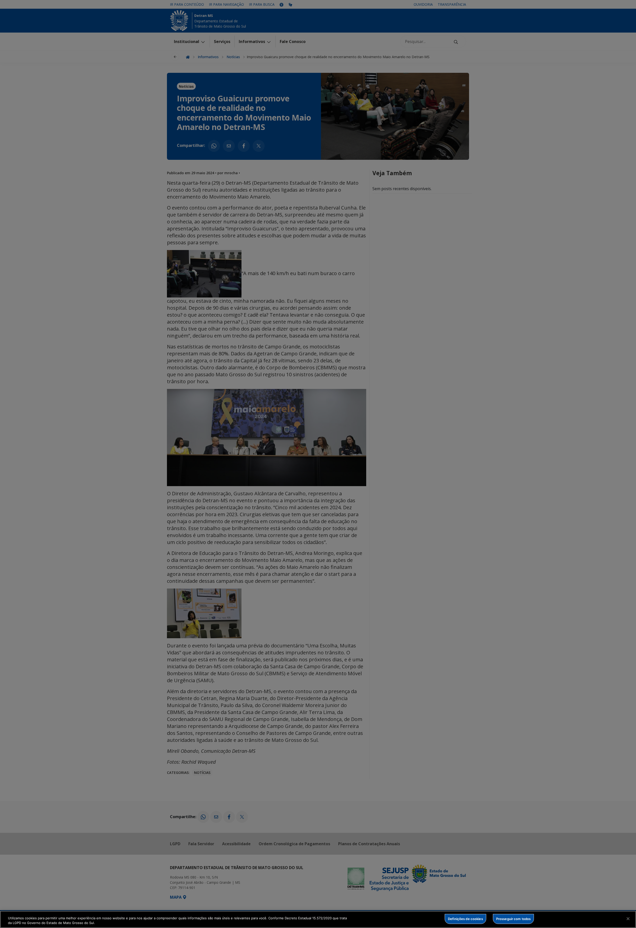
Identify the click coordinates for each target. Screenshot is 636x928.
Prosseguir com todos (513, 919)
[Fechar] (628, 918)
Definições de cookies (465, 919)
